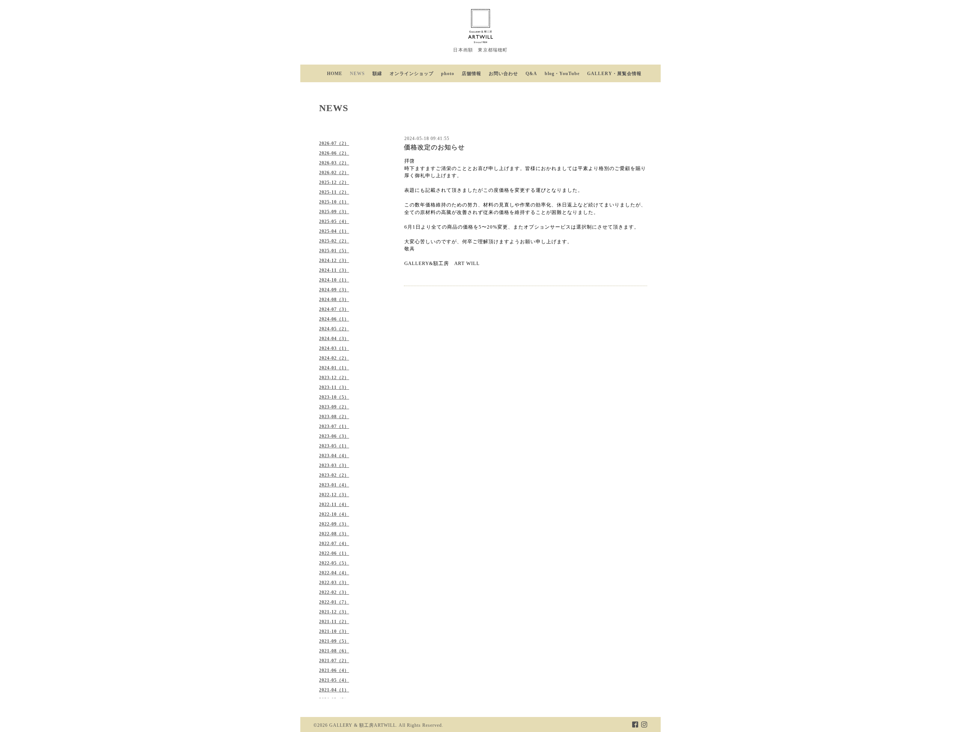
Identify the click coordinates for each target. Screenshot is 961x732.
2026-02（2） (334, 172)
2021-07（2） (334, 660)
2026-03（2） (334, 163)
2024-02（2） (334, 358)
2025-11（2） (334, 192)
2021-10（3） (334, 631)
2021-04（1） (334, 690)
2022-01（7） (334, 602)
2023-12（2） (334, 377)
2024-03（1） (334, 348)
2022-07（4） (334, 543)
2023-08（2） (334, 416)
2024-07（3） (334, 309)
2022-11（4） (334, 504)
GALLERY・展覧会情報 (614, 73)
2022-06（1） (334, 553)
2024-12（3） (334, 260)
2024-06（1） (334, 319)
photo (447, 73)
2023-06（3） (334, 436)
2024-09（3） (334, 289)
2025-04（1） (334, 231)
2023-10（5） (334, 397)
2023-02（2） (334, 475)
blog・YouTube (562, 73)
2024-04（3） (334, 338)
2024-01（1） (334, 368)
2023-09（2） (334, 407)
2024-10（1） (334, 280)
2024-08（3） (334, 299)
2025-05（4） (334, 221)
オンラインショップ (412, 73)
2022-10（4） (334, 514)
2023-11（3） (334, 387)
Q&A (531, 73)
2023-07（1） (334, 426)
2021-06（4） (334, 670)
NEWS (357, 73)
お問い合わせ (503, 73)
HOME (334, 73)
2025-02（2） (334, 241)
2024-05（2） (334, 328)
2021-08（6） (334, 651)
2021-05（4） (334, 680)
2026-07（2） (334, 143)
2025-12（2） (334, 182)
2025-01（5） (334, 250)
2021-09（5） (334, 641)
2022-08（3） (334, 533)
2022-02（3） (334, 592)
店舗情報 (471, 73)
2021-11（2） (334, 621)
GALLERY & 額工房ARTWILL (362, 725)
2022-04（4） (334, 572)
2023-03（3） (334, 465)
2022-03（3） (334, 582)
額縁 (377, 73)
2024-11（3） (334, 270)
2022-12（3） (334, 494)
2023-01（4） (334, 485)
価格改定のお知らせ (434, 147)
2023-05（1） (334, 446)
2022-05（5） (334, 563)
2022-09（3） (334, 524)
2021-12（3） (334, 612)
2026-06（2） (334, 153)
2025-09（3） (334, 211)
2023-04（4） (334, 455)
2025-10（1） (334, 202)
